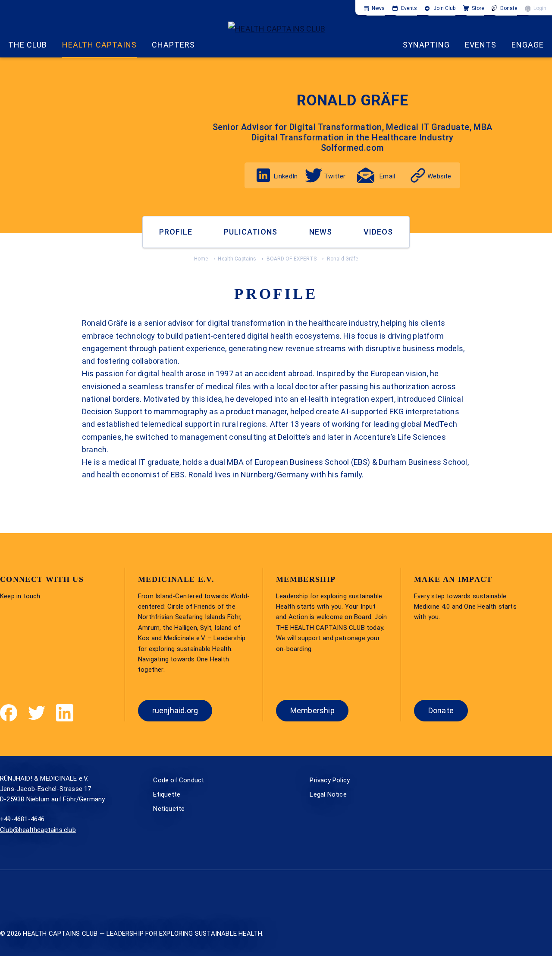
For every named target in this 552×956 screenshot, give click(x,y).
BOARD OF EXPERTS (292, 259)
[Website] (418, 175)
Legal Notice (328, 794)
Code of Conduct (178, 780)
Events (409, 8)
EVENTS (480, 44)
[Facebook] (8, 712)
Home (201, 259)
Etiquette (166, 794)
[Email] (365, 175)
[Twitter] (313, 175)
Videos (378, 231)
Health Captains (99, 44)
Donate (508, 8)
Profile (175, 231)
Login (539, 8)
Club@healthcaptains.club (38, 830)
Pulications (250, 231)
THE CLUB (27, 44)
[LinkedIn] (263, 175)
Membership (312, 710)
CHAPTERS (173, 44)
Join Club (444, 8)
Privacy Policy (330, 780)
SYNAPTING (426, 44)
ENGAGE (527, 44)
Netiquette (169, 809)
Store (478, 8)
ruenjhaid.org (175, 710)
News (378, 8)
